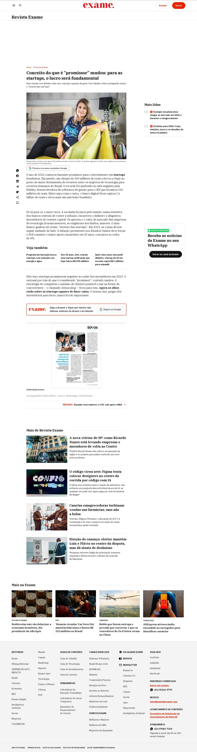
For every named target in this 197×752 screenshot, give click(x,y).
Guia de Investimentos (71, 669)
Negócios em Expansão (101, 730)
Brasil (15, 677)
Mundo (41, 652)
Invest (15, 713)
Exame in (128, 670)
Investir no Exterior (99, 690)
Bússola (93, 674)
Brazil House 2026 (98, 664)
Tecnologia (43, 679)
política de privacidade (74, 748)
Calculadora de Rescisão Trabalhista (71, 691)
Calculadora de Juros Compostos (71, 700)
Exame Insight (19, 699)
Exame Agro (44, 673)
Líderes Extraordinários (101, 696)
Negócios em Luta (98, 701)
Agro (125, 702)
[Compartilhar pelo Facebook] (17, 175)
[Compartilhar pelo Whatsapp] (17, 170)
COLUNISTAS (18, 724)
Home (28, 67)
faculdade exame (133, 652)
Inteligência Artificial (18, 706)
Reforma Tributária (99, 658)
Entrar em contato (159, 685)
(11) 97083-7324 (163, 728)
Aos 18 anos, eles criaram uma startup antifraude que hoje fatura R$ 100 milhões (75, 257)
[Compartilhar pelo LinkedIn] (17, 181)
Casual (41, 657)
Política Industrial (98, 706)
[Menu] (14, 5)
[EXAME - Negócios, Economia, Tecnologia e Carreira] (98, 5)
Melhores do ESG (97, 725)
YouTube (154, 657)
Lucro (61, 395)
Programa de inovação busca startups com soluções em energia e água (41, 257)
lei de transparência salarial (101, 748)
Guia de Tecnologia (70, 664)
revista (127, 658)
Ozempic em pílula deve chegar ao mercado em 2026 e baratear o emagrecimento (166, 115)
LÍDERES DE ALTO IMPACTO (21, 671)
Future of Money (46, 684)
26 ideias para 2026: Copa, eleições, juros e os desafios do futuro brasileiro (166, 129)
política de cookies (52, 748)
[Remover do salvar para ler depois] (17, 202)
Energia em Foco (97, 685)
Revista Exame (27, 17)
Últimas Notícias (20, 664)
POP (40, 695)
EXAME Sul (94, 669)
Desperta (127, 681)
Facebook (155, 673)
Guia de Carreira (68, 674)
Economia (17, 688)
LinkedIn (154, 662)
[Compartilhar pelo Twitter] (17, 192)
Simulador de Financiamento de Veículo (68, 710)
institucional (18, 748)
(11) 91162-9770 (163, 689)
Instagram (155, 668)
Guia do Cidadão (68, 658)
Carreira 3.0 (129, 675)
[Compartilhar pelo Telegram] (17, 186)
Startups (71, 395)
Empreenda (129, 708)
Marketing (43, 662)
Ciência (42, 689)
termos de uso (33, 748)
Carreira (16, 683)
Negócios (16, 718)
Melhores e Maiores (99, 719)
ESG (14, 694)
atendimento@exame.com (163, 701)
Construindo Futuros (99, 680)
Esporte (42, 668)
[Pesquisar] (20, 5)
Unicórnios (85, 395)
